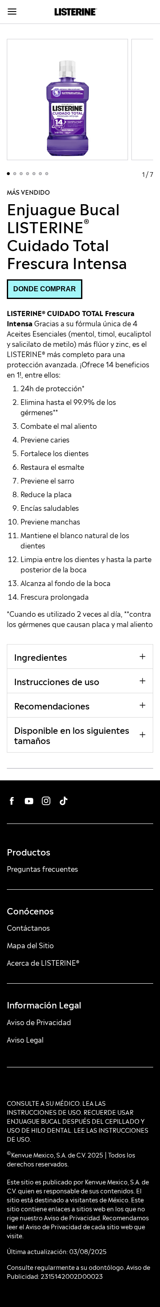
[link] (76, 11)
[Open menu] (24, 12)
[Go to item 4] (27, 173)
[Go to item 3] (21, 173)
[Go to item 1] (8, 173)
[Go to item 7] (46, 173)
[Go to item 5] (33, 173)
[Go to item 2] (14, 173)
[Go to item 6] (40, 173)
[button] (44, 289)
